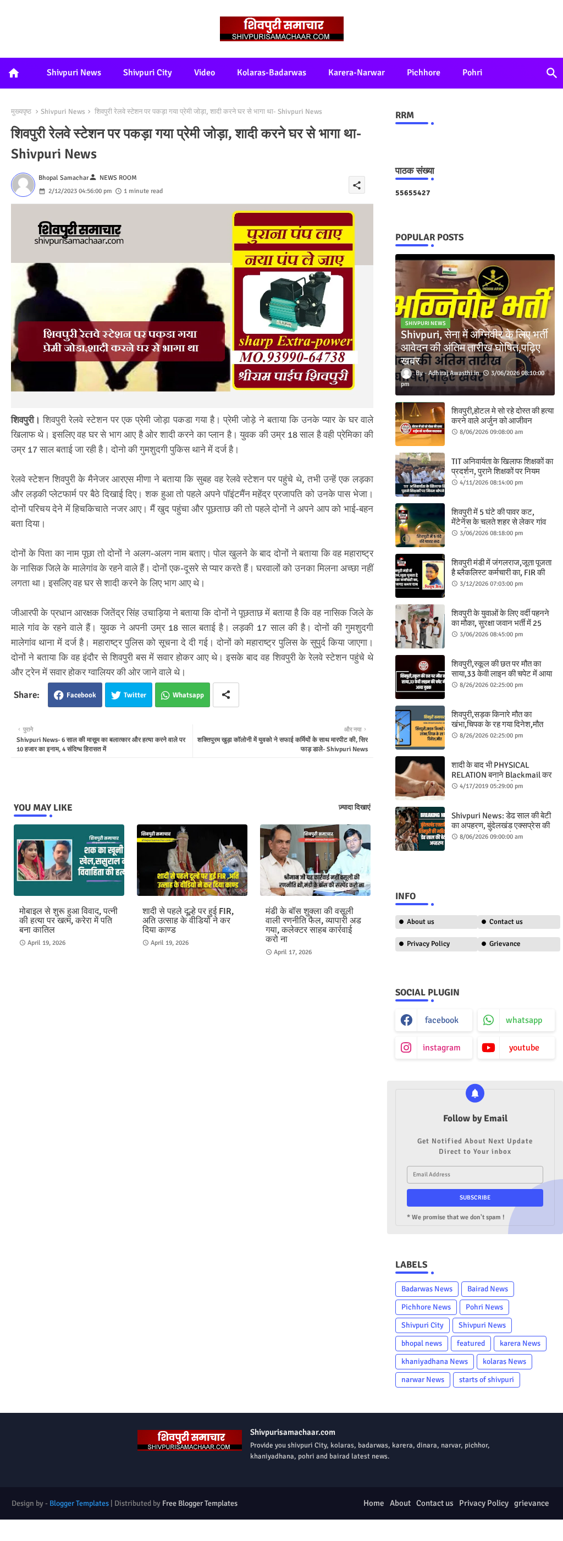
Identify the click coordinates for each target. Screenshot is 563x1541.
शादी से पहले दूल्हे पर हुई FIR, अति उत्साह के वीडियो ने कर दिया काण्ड (188, 921)
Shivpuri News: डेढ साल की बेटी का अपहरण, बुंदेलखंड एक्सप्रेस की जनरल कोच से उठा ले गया (501, 825)
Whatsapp (188, 695)
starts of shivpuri (486, 1379)
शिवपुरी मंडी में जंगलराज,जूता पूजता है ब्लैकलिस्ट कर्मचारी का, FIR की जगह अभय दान (501, 572)
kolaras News (504, 1361)
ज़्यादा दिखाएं (355, 807)
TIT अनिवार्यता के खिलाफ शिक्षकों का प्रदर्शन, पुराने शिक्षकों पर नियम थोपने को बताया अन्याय (502, 471)
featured (471, 1343)
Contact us (506, 921)
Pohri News (484, 1307)
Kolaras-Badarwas (271, 72)
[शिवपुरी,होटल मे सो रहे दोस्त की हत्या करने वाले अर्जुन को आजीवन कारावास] (420, 424)
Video (204, 72)
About (400, 1503)
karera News (520, 1343)
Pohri (472, 72)
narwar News (422, 1379)
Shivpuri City (147, 72)
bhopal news (421, 1343)
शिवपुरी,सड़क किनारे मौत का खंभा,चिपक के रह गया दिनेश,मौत (497, 719)
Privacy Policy (428, 943)
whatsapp (524, 1020)
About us (420, 921)
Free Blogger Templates (200, 1503)
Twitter (135, 695)
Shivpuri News (74, 72)
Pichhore (423, 72)
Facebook (81, 695)
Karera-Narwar (356, 72)
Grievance (505, 943)
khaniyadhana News (434, 1361)
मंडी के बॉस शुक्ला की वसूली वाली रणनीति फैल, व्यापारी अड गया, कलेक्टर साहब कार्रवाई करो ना (313, 925)
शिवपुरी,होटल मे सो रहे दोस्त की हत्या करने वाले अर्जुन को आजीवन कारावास (502, 421)
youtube (524, 1047)
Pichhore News (426, 1307)
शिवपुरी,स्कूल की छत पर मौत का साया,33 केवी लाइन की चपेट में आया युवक (501, 674)
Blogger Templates (79, 1503)
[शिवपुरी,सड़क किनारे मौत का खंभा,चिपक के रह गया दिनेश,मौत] (420, 728)
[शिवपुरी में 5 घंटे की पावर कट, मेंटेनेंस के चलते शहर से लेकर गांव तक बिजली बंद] (420, 525)
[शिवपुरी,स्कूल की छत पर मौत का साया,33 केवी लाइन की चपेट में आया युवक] (420, 677)
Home (373, 1503)
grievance (531, 1503)
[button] (552, 73)
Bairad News (487, 1289)
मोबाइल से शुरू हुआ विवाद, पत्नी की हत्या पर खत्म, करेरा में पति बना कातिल (68, 921)
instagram (442, 1047)
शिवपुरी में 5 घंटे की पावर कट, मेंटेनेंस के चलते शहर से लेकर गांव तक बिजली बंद (498, 522)
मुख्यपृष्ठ (21, 111)
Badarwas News (426, 1289)
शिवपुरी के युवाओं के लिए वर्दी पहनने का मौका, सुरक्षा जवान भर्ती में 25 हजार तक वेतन (500, 623)
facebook (442, 1020)
